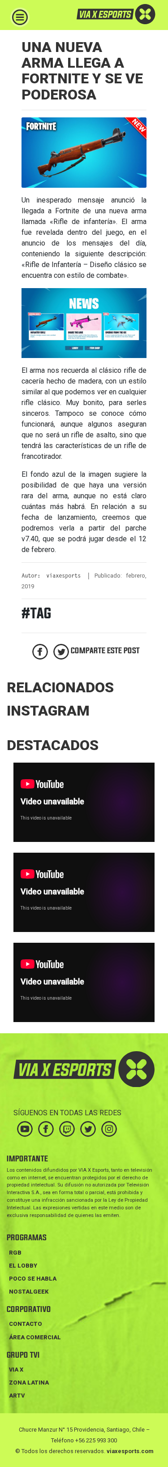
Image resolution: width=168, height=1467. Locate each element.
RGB (15, 1252)
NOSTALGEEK (28, 1291)
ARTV (17, 1395)
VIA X (16, 1369)
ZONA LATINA (29, 1382)
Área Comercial (35, 1337)
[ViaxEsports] (103, 14)
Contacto (25, 1323)
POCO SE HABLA (32, 1278)
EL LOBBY (23, 1265)
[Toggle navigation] (20, 17)
